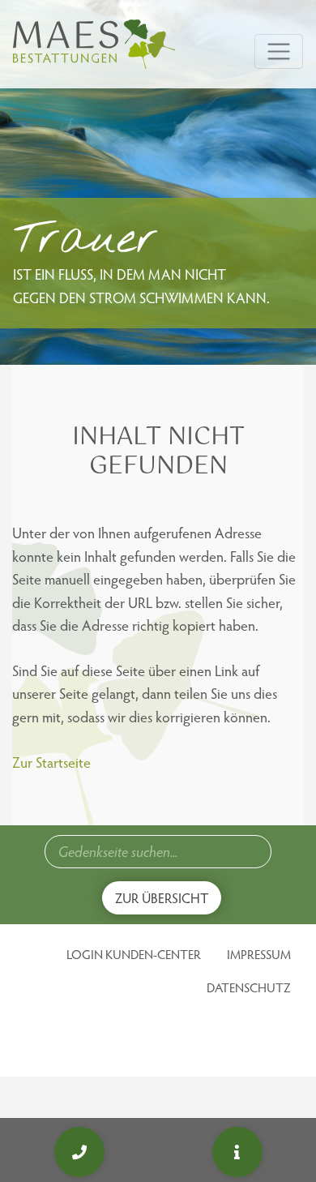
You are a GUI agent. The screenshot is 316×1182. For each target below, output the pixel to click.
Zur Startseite (51, 762)
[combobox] (158, 851)
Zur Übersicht (161, 898)
